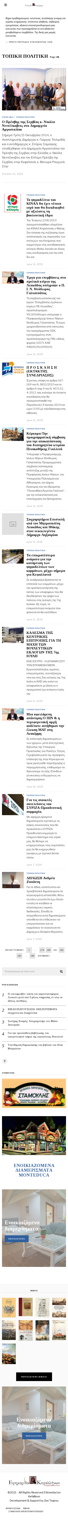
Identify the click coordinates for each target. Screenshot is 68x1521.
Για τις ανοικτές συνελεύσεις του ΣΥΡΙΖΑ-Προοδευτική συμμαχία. (44, 805)
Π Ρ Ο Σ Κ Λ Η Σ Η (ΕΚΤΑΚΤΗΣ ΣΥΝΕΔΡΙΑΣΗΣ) (41, 371)
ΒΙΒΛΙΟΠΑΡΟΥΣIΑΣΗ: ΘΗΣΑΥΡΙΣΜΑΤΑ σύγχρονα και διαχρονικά (32, 1011)
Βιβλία (26, 1508)
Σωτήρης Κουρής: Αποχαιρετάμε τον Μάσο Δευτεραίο (33, 1023)
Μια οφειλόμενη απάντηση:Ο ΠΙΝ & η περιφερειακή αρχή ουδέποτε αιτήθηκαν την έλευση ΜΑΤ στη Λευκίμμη (45, 723)
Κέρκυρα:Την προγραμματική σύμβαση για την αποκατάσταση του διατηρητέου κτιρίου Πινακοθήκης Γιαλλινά (45, 441)
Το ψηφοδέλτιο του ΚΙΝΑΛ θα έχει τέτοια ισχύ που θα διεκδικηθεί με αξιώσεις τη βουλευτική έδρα (45, 207)
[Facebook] (4, 1061)
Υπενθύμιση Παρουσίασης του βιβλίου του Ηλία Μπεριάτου (35, 1046)
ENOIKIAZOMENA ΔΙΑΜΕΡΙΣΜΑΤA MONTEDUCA (34, 1170)
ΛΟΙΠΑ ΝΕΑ (8, 117)
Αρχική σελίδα (13, 1508)
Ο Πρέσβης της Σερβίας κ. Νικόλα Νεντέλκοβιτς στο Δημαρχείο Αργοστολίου (28, 125)
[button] (61, 971)
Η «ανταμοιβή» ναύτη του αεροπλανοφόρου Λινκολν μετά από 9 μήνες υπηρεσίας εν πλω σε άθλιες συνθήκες (35, 997)
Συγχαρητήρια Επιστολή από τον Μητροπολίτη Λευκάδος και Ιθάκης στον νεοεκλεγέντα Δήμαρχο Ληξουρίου (45, 527)
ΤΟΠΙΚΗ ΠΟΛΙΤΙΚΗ (25, 117)
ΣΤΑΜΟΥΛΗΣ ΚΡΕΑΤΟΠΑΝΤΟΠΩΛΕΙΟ (26, 1511)
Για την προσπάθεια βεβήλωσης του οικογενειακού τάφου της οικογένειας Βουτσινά (35, 1035)
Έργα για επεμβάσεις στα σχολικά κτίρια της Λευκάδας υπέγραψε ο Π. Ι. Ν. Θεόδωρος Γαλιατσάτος (46, 285)
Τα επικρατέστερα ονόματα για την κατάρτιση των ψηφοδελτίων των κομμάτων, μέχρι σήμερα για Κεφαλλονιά (45, 564)
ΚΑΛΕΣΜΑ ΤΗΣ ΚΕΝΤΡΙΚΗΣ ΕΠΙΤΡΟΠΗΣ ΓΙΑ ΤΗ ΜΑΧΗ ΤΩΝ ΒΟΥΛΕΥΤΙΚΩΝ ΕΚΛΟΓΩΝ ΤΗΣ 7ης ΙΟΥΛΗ (43, 644)
